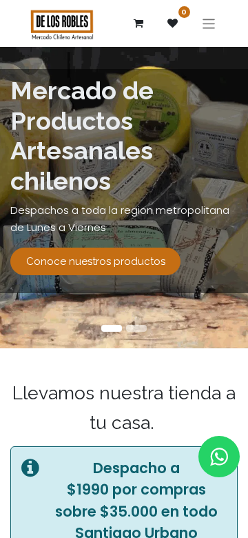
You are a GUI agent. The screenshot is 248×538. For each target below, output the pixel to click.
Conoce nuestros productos (95, 261)
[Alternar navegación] (209, 23)
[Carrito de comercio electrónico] (138, 23)
